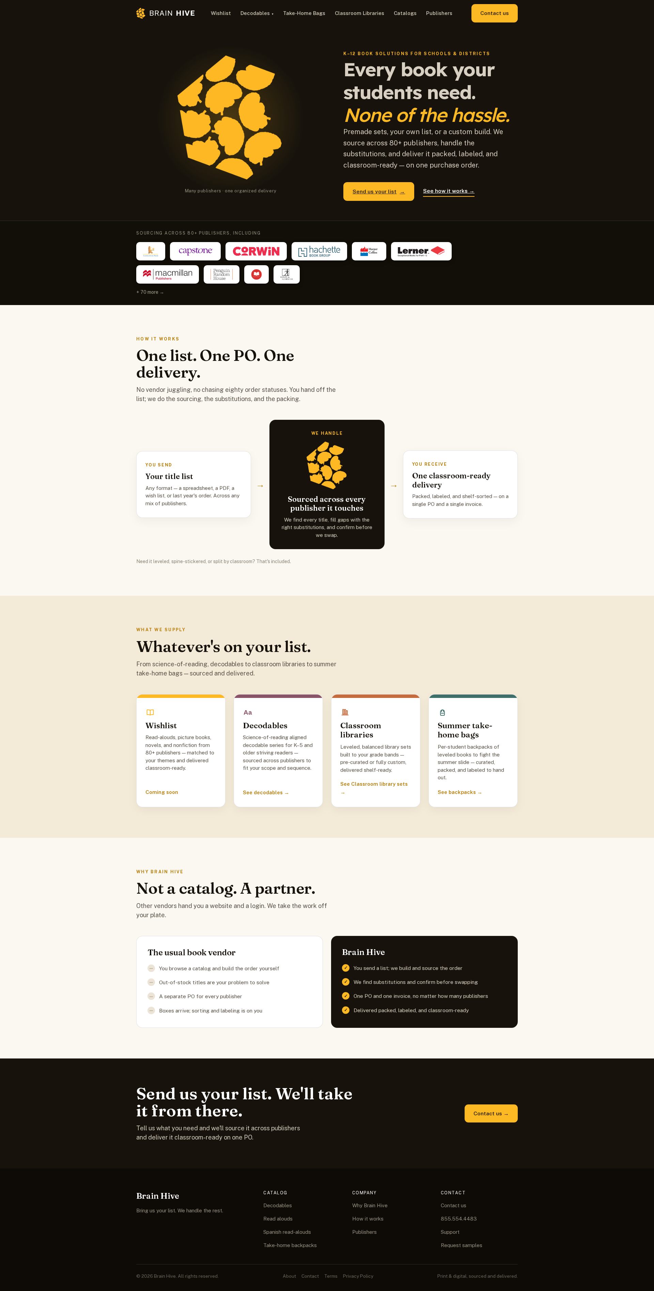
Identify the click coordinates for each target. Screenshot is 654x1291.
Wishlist (221, 13)
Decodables (255, 13)
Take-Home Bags (304, 13)
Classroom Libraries (359, 13)
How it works (368, 1219)
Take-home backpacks (290, 1245)
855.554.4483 (459, 1219)
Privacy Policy (358, 1276)
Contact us (494, 13)
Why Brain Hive (370, 1205)
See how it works (448, 191)
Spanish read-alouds (287, 1232)
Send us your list (379, 191)
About (289, 1276)
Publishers (439, 13)
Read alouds (278, 1219)
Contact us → (491, 1113)
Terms (331, 1276)
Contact (310, 1276)
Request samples (461, 1245)
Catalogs (405, 13)
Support (450, 1232)
